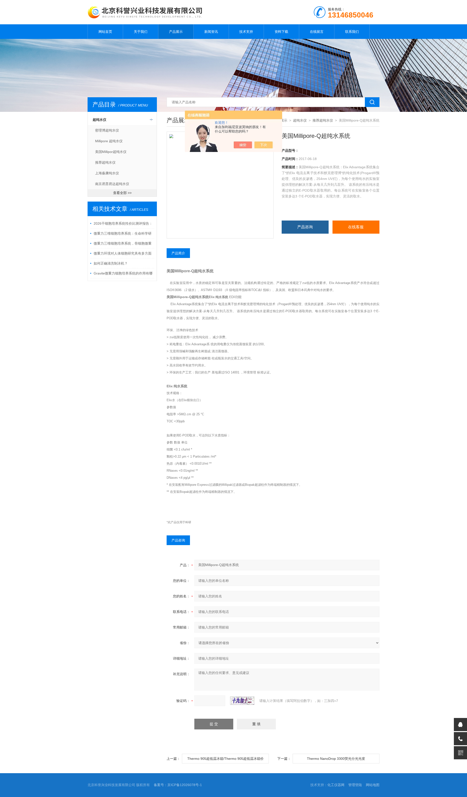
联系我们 (352, 32)
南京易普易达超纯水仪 (112, 184)
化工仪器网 (335, 785)
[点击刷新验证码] (242, 701)
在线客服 (356, 227)
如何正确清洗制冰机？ (111, 263)
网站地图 (372, 785)
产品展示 (176, 32)
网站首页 (105, 32)
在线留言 (316, 32)
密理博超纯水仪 (107, 130)
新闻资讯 (211, 32)
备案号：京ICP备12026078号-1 (178, 785)
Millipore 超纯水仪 (109, 141)
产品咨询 (305, 227)
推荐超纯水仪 (105, 162)
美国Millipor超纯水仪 (110, 152)
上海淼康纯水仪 (107, 173)
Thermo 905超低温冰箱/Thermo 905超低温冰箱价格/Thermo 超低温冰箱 (225, 760)
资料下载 (281, 32)
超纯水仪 (99, 120)
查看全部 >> (122, 193)
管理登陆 (355, 785)
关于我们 (140, 32)
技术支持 (246, 32)
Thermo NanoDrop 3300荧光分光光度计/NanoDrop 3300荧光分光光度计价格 (336, 760)
